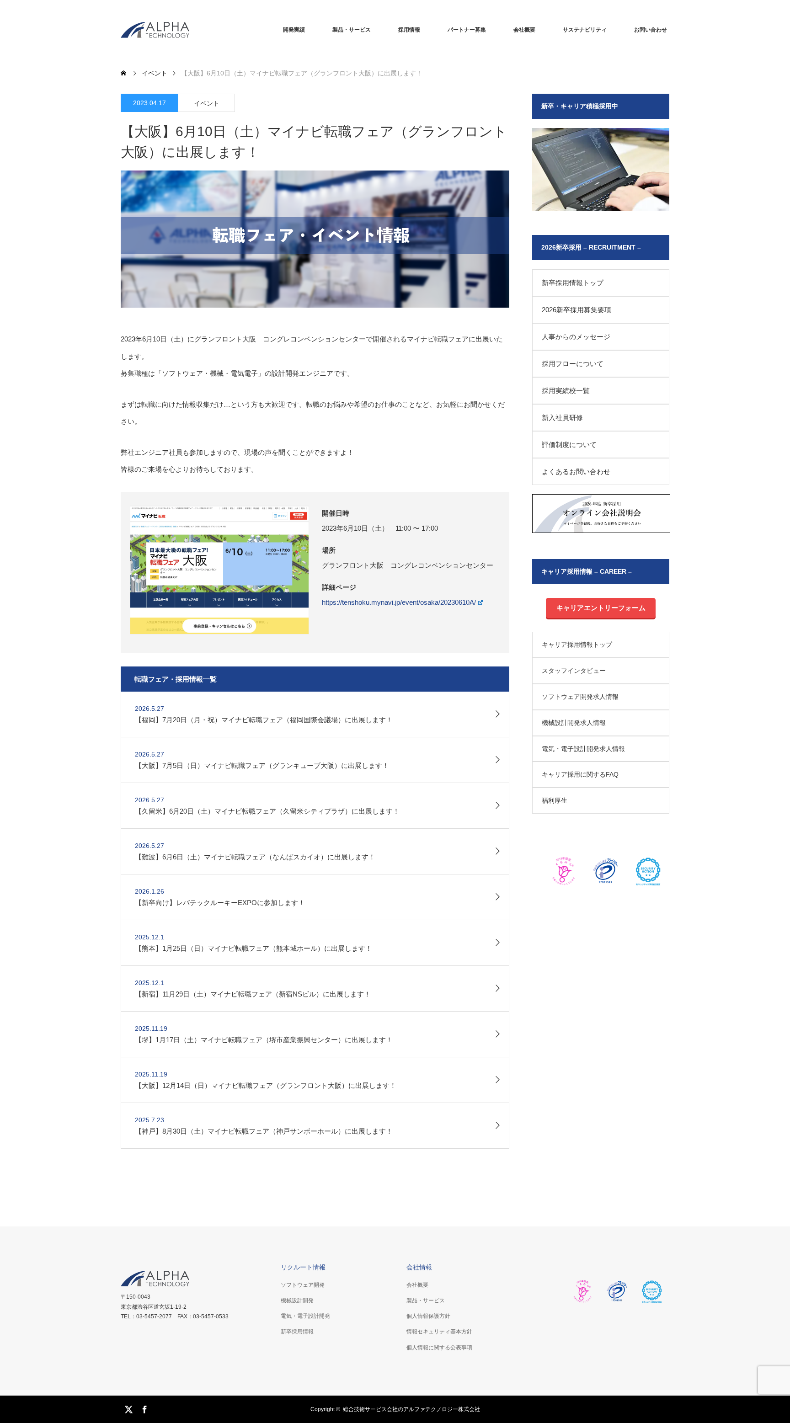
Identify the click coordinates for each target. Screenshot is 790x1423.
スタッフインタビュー (574, 670)
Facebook (143, 1408)
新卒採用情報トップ (572, 283)
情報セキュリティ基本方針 (439, 1331)
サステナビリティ (585, 30)
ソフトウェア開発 (303, 1285)
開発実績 (294, 30)
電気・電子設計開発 (305, 1316)
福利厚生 (554, 800)
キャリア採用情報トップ (577, 644)
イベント (206, 103)
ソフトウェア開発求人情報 (580, 696)
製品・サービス (351, 30)
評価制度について (569, 444)
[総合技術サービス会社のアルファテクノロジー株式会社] (155, 30)
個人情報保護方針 (428, 1316)
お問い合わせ (650, 30)
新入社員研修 (562, 417)
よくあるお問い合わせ (576, 471)
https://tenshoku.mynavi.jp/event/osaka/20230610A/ (399, 602)
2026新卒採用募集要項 (576, 310)
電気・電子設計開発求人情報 (583, 748)
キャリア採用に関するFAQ (580, 774)
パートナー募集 (467, 30)
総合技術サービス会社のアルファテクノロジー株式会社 (411, 1409)
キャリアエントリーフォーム (601, 608)
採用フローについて (572, 364)
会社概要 (524, 30)
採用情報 (409, 30)
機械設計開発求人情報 (574, 722)
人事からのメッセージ (576, 337)
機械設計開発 (297, 1300)
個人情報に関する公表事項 (439, 1347)
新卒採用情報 (297, 1331)
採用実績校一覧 (566, 390)
